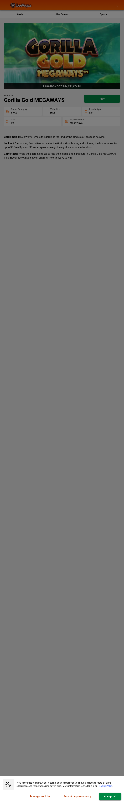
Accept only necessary (77, 796)
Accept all (110, 796)
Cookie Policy (105, 786)
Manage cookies (40, 796)
